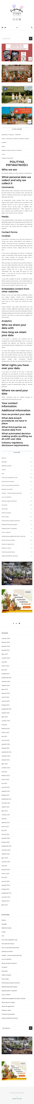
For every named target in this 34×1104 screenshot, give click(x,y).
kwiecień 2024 (6, 693)
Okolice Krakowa (6, 513)
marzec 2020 (5, 873)
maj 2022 (4, 771)
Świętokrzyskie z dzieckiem (9, 528)
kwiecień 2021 (6, 822)
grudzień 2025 (6, 646)
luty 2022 (4, 783)
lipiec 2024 (5, 689)
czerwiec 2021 (6, 814)
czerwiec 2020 (6, 862)
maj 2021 (4, 818)
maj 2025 (4, 662)
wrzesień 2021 (6, 803)
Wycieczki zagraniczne (8, 544)
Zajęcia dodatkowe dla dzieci (10, 556)
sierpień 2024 (6, 685)
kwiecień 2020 (6, 869)
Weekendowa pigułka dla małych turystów (14, 536)
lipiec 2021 (5, 811)
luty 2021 (4, 830)
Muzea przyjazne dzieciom (9, 501)
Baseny (4, 458)
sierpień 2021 (6, 807)
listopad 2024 (5, 673)
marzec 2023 (5, 732)
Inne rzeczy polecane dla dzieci (10, 485)
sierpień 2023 (6, 713)
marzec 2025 (5, 666)
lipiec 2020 (5, 858)
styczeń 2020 (5, 881)
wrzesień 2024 (6, 681)
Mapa (3, 146)
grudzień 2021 (6, 791)
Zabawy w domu (6, 548)
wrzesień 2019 (6, 897)
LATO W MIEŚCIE (6, 497)
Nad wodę (4, 509)
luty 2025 (4, 670)
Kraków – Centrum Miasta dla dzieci (12, 493)
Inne (3, 473)
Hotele (4, 469)
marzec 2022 (5, 779)
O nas (3, 154)
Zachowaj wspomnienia (8, 552)
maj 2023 (4, 724)
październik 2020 (6, 846)
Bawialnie (4, 462)
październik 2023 (6, 709)
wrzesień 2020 (6, 850)
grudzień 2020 (6, 838)
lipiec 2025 (5, 654)
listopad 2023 (5, 705)
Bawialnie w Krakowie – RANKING (11, 134)
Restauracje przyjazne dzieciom (11, 520)
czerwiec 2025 (6, 658)
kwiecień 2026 (6, 642)
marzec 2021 (5, 826)
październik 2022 (6, 752)
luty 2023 (4, 736)
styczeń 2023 (5, 740)
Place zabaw (5, 516)
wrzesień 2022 (6, 756)
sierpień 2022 (6, 760)
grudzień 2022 (6, 744)
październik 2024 (6, 677)
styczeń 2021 (5, 834)
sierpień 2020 (6, 854)
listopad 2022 (5, 748)
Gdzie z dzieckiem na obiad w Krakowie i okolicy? (15, 138)
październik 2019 (6, 893)
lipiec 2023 (5, 717)
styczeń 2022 (5, 787)
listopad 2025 (5, 650)
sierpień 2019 (6, 901)
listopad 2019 (5, 889)
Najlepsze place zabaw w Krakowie (12, 150)
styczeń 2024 (5, 701)
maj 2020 (4, 865)
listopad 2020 (5, 842)
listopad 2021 (5, 795)
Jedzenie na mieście (7, 489)
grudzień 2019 (6, 885)
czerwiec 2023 (6, 720)
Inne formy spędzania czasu (9, 477)
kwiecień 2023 (6, 728)
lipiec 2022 (5, 764)
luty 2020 (4, 877)
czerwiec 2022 (6, 767)
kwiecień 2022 (6, 775)
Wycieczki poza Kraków (8, 540)
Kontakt (4, 142)
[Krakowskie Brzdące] (17, 10)
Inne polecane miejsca (8, 481)
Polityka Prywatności (7, 158)
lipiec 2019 (5, 905)
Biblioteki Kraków (6, 466)
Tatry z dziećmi (6, 532)
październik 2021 (6, 799)
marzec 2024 (5, 697)
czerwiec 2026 (6, 638)
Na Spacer (4, 505)
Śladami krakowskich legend (9, 524)
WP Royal (21, 1093)
